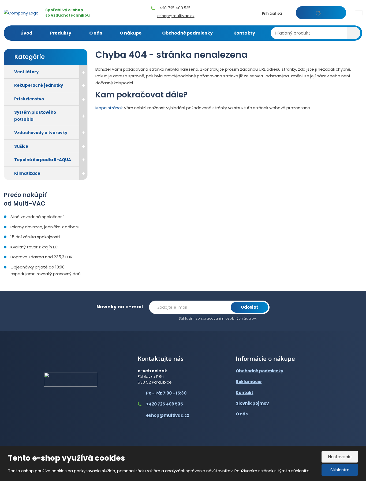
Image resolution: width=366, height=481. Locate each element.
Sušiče (21, 146)
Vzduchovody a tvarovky (40, 132)
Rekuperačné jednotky (38, 85)
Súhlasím (339, 470)
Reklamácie (249, 381)
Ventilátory (26, 72)
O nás (95, 33)
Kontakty (244, 33)
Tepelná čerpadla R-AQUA (42, 159)
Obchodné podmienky (187, 33)
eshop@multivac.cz (167, 415)
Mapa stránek (109, 108)
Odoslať (249, 307)
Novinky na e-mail (119, 306)
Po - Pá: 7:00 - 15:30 (166, 393)
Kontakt (244, 392)
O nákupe (130, 33)
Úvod (26, 33)
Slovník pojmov (252, 403)
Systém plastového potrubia (35, 115)
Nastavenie (340, 457)
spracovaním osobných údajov (228, 318)
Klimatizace (27, 173)
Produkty (60, 33)
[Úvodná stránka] (21, 12)
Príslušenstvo (29, 99)
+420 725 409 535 (164, 404)
